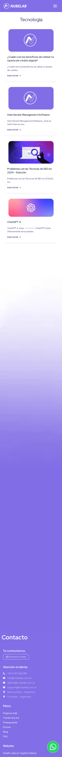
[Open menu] (55, 6)
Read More (14, 76)
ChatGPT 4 (14, 222)
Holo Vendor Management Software (28, 114)
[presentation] (31, 40)
